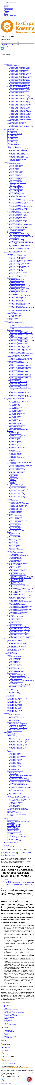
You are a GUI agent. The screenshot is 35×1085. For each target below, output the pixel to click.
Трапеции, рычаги (12, 673)
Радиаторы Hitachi (15, 432)
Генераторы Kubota (15, 560)
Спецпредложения (9, 846)
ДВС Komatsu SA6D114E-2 (17, 573)
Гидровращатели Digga (16, 671)
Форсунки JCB (14, 404)
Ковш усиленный (15, 659)
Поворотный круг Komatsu (14, 707)
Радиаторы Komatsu (15, 434)
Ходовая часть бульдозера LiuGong (20, 82)
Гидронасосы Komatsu (16, 165)
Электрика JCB (14, 769)
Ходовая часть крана (13, 120)
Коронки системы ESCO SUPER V (20, 261)
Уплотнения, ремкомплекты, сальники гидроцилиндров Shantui (21, 782)
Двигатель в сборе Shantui (14, 640)
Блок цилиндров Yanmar (17, 468)
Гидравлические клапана (14, 232)
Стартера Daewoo (15, 545)
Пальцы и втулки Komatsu (14, 322)
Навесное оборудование (10, 653)
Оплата (6, 12)
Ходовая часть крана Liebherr (18, 122)
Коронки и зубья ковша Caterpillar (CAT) (21, 260)
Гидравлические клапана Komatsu (19, 233)
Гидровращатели (11, 670)
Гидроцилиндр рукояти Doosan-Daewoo (21, 206)
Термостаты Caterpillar (16, 616)
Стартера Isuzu (14, 548)
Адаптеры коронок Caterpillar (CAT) (20, 295)
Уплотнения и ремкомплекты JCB (19, 780)
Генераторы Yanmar (15, 561)
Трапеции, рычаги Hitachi (17, 674)
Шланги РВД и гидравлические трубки (18, 248)
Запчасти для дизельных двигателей (14, 398)
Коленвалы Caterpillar (16, 521)
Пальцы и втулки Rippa (16, 802)
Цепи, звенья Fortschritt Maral (15, 840)
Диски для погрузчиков (13, 817)
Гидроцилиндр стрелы (13, 223)
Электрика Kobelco (15, 762)
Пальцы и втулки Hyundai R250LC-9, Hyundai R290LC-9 (20, 372)
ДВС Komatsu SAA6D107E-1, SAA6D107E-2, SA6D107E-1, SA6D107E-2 (22, 575)
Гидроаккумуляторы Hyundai (18, 251)
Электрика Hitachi (15, 757)
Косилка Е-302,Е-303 (13, 830)
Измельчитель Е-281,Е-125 (14, 827)
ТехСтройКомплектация (10, 2)
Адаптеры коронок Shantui (17, 300)
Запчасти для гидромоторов (18, 196)
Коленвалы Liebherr (15, 527)
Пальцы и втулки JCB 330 (17, 352)
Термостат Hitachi (15, 621)
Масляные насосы (15, 535)
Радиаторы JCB (14, 440)
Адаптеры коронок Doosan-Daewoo (20, 303)
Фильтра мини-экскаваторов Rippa (20, 799)
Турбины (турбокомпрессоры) (15, 484)
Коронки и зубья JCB (16, 269)
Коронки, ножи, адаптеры (11, 252)
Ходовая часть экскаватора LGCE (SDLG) (22, 113)
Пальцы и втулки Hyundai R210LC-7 (20, 365)
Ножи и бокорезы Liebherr (17, 287)
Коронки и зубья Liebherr (17, 267)
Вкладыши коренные (16, 453)
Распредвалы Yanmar (16, 511)
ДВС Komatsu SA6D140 (17, 579)
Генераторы (10, 551)
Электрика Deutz (15, 765)
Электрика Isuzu (14, 754)
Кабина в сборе (8, 732)
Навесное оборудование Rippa (18, 808)
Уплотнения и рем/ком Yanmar (18, 778)
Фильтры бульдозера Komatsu (18, 723)
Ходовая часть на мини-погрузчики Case (21, 125)
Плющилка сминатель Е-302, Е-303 (17, 836)
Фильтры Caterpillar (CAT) (17, 717)
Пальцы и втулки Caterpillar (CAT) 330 (21, 359)
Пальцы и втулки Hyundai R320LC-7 (20, 374)
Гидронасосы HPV (15, 175)
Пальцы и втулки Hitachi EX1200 (19, 342)
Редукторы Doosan (12, 132)
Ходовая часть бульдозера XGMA (19, 83)
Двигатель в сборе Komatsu (18, 646)
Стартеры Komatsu (15, 539)
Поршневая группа (12, 448)
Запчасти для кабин (12, 737)
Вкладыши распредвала (17, 457)
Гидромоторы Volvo (15, 192)
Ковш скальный (14, 661)
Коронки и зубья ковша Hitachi (18, 255)
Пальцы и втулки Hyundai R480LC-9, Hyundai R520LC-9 (20, 378)
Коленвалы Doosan (15, 524)
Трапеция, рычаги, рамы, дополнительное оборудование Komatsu (22, 681)
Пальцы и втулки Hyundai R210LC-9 (20, 367)
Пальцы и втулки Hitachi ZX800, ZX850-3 (22, 340)
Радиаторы (10, 431)
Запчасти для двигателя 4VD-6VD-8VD (18, 821)
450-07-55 (5, 1050)
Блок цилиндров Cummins (17, 469)
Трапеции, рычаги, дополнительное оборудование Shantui (20, 678)
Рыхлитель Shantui (15, 693)
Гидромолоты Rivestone (16, 668)
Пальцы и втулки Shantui (14, 394)
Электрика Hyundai (15, 753)
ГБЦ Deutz (13, 480)
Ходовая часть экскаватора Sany (19, 110)
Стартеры (10, 538)
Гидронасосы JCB (15, 169)
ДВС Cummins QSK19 (16, 594)
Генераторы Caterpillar (16, 552)
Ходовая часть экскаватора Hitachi (19, 88)
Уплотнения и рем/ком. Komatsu (19, 786)
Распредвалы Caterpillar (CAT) (18, 506)
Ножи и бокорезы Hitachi (17, 282)
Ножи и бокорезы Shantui (17, 281)
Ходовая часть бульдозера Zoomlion (20, 80)
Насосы (9, 532)
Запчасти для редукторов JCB (18, 156)
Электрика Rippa (15, 803)
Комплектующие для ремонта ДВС (17, 563)
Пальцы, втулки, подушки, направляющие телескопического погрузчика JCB (22, 354)
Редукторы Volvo (12, 131)
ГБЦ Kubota (13, 481)
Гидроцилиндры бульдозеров (15, 230)
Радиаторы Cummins (16, 445)
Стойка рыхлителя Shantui (17, 688)
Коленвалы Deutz (15, 526)
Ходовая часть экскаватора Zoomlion (20, 111)
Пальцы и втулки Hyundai (14, 361)
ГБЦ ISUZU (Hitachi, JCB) (17, 472)
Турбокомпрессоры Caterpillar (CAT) (20, 489)
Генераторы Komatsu (16, 558)
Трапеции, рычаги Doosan (17, 676)
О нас (5, 3)
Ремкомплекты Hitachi (16, 790)
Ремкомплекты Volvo (16, 777)
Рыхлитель (10, 689)
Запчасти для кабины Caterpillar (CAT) (21, 739)
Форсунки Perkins (15, 419)
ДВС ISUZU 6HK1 (15, 566)
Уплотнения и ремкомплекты (15, 771)
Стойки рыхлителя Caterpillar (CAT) (20, 685)
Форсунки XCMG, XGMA (17, 425)
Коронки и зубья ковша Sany (18, 275)
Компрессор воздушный (14, 812)
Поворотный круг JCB (13, 702)
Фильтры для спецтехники (14, 731)
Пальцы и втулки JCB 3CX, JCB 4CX (20, 349)
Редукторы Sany (11, 146)
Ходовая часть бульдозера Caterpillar (20, 68)
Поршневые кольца (15, 451)
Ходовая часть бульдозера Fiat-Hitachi (20, 73)
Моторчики (10, 794)
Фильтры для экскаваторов (14, 714)
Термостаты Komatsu (16, 618)
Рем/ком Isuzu (14, 774)
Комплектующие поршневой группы (20, 462)
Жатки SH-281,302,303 (13, 826)
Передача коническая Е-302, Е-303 (16, 835)
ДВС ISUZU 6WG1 (15, 567)
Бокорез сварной (15, 316)
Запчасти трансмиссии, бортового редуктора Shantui (19, 159)
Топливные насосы (15, 536)
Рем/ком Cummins (15, 772)
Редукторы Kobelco (12, 143)
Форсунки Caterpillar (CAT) (17, 413)
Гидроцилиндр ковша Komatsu (18, 215)
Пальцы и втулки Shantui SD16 (19, 395)
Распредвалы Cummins (16, 500)
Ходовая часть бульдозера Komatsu (20, 67)
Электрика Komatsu (15, 760)
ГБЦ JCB (12, 483)
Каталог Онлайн (8, 8)
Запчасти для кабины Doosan (18, 747)
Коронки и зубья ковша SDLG (18, 276)
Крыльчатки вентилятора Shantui (19, 637)
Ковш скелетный (15, 662)
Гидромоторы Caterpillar (17, 193)
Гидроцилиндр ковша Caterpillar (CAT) (21, 212)
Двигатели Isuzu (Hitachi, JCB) (15, 649)
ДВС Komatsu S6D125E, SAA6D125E (20, 578)
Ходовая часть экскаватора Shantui (20, 101)
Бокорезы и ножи (12, 278)
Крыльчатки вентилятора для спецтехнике (22, 636)
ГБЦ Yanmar (13, 477)
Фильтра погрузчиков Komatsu (18, 728)
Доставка (6, 11)
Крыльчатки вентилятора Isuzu (19, 634)
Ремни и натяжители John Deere (19, 612)
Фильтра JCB (14, 716)
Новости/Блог (8, 1037)
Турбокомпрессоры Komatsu (18, 486)
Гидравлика (7, 162)
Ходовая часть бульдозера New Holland (21, 76)
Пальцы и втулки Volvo (13, 380)
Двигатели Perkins (12, 652)
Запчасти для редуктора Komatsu (19, 154)
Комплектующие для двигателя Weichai (21, 601)
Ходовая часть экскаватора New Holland (21, 98)
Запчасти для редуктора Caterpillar (19, 148)
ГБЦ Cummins (14, 478)
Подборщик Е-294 (12, 837)
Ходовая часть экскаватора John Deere (21, 108)
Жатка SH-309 (11, 823)
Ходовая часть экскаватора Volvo (19, 91)
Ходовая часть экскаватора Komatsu (20, 89)
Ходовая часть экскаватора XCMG (20, 116)
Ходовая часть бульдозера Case (18, 74)
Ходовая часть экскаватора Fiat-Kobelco (21, 104)
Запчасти (6, 5)
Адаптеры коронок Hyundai (18, 297)
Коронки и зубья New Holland (18, 272)
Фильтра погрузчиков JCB (17, 729)
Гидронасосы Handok (16, 178)
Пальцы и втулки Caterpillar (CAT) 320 (21, 358)
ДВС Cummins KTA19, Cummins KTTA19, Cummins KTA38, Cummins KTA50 (22, 589)
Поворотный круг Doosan (14, 711)
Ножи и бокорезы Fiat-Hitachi (18, 291)
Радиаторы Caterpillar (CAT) (18, 435)
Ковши (9, 655)
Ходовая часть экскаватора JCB (19, 92)
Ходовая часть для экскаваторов (16, 86)
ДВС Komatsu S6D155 (16, 581)
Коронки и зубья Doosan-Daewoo (19, 266)
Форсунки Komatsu (15, 411)
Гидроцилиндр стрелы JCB (17, 229)
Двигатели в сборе (9, 639)
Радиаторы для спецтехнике (18, 447)
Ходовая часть (8, 64)
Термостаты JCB (15, 622)
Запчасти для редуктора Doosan (19, 157)
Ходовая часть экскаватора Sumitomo (20, 119)
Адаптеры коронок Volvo (17, 306)
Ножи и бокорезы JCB (16, 290)
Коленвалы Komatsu (16, 515)
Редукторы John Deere (13, 144)
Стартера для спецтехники (17, 549)
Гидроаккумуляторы (12, 249)
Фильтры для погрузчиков (14, 726)
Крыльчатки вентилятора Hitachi (19, 633)
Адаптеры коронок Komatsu (18, 304)
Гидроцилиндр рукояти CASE (18, 209)
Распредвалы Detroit (16, 509)
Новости (6, 845)
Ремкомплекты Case (15, 791)
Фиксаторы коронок (12, 318)
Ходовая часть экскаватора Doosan (20, 94)
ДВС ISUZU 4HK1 (15, 564)
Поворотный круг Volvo (14, 708)
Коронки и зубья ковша (13, 254)
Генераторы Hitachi (15, 557)
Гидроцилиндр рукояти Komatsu (19, 202)
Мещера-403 (10, 833)
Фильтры (6, 713)
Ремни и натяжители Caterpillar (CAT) (20, 609)
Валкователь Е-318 (12, 820)
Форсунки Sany (14, 422)
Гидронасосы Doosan (16, 172)
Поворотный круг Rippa (17, 800)
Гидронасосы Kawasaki (16, 174)
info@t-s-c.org (8, 46)
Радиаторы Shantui (15, 437)
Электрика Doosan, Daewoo (18, 768)
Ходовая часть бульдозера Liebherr (19, 70)
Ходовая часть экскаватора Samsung (20, 114)
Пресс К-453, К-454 (12, 839)
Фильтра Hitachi (14, 719)
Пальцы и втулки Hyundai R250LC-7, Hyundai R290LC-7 (20, 369)
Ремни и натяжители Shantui (18, 604)
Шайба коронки (11, 319)
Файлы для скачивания (25, 1067)
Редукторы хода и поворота (11, 129)
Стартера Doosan (15, 546)
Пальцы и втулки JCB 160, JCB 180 (20, 346)
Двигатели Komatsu (12, 641)
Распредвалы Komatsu (16, 502)
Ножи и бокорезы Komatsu (17, 279)
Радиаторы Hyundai (15, 441)
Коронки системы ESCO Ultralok (19, 263)
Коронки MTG (14, 273)
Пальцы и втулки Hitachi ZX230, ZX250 (21, 337)
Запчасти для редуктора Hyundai (19, 153)
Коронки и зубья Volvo (16, 270)
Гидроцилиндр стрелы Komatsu (19, 226)
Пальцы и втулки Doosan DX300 (19, 392)
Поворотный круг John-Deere (15, 704)
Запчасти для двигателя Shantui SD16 (20, 595)
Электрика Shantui (15, 763)
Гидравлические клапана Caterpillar (20, 235)
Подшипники (11, 811)
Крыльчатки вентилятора (14, 625)
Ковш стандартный (15, 656)
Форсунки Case (14, 408)
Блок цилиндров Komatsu (17, 466)
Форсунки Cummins (15, 416)
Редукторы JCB (11, 138)
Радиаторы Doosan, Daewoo (18, 443)
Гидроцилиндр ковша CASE (18, 221)
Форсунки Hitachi (15, 402)
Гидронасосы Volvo (15, 168)
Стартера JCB (14, 542)
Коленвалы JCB (14, 518)
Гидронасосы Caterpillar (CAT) (18, 177)
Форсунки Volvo (15, 417)
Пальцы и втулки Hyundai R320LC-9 (20, 376)
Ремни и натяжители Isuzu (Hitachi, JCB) (21, 606)
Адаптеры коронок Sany (17, 301)
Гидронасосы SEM (15, 180)
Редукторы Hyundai (12, 137)
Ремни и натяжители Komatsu (18, 607)
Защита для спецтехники (14, 313)
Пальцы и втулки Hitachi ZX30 (19, 331)
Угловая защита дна (15, 315)
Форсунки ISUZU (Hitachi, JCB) (19, 401)
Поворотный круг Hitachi (14, 701)
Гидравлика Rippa (15, 806)
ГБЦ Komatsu (14, 474)
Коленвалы (10, 514)
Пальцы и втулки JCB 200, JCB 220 (20, 347)
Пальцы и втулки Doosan (14, 391)
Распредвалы (10, 499)
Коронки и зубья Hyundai (17, 258)
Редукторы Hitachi (12, 135)
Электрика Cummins (16, 759)
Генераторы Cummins (16, 554)
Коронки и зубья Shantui (17, 264)
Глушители (10, 815)
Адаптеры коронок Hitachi (17, 298)
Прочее (6, 750)
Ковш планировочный (16, 665)
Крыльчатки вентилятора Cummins (20, 630)
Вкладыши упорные (16, 456)
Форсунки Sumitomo (16, 407)
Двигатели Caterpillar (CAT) (14, 650)
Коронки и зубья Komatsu (17, 257)
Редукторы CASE (12, 141)
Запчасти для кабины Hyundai (18, 741)
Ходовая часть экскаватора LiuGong (20, 107)
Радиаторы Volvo (15, 444)
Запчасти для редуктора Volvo (18, 150)
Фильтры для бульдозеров (14, 722)
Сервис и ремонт (8, 9)
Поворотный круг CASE (14, 699)
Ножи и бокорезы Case (16, 293)
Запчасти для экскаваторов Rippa (16, 796)
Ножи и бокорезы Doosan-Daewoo (19, 288)
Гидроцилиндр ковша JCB (17, 218)
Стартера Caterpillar (15, 543)
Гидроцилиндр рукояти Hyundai (19, 208)
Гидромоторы (11, 184)
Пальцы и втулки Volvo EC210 (18, 385)
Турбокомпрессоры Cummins (18, 487)
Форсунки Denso (15, 405)
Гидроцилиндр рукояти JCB (18, 205)
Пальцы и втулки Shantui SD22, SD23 (20, 396)
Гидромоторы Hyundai (16, 189)
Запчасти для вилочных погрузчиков (17, 809)
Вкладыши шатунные (16, 454)
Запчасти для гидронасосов (18, 183)
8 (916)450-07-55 (14, 44)
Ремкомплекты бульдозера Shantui (19, 784)
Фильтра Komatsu (15, 720)
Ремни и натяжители (13, 603)
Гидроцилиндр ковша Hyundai (18, 220)
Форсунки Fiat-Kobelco (16, 410)
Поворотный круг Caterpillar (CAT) (17, 698)
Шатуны (12, 460)
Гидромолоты (11, 667)
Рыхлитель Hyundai (15, 690)
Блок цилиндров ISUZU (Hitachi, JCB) (21, 465)
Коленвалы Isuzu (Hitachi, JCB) (19, 520)
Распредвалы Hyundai (16, 508)
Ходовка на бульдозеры (13, 65)
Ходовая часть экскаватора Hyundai (20, 95)
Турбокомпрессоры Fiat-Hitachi (19, 497)
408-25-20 (5, 1047)
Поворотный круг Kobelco (14, 705)
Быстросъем (10, 695)
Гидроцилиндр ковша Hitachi (18, 217)
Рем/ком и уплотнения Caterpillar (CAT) (21, 775)
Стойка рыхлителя (12, 683)
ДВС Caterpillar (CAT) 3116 (17, 584)
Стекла (12, 738)
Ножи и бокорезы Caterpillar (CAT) (20, 285)
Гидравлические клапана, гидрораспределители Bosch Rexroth (20, 240)
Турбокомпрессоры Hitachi (17, 490)
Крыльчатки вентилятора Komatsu (19, 627)
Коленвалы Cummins (16, 517)
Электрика (10, 751)
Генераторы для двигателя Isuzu (19, 555)
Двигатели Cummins (12, 647)
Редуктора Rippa (15, 805)
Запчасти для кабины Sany (17, 748)
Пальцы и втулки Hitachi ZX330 (19, 339)
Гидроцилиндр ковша (13, 211)
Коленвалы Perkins (15, 529)
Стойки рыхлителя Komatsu (18, 686)
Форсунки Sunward (15, 428)
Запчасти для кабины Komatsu (18, 744)
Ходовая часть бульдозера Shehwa (19, 79)
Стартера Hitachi (15, 541)
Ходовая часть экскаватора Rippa (19, 797)
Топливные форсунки (13, 399)
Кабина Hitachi (11, 734)
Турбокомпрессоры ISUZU (17, 494)
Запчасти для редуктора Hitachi (19, 151)
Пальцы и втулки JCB (13, 344)
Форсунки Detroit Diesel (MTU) (19, 429)
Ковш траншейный (15, 658)
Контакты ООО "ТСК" (10, 15)
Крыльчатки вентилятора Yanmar (19, 631)
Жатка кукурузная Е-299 (14, 832)
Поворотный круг (9, 696)
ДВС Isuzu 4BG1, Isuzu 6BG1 (18, 569)
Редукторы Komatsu (12, 140)
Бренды (6, 6)
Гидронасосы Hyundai (16, 171)
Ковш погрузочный (15, 664)
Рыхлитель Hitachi (15, 692)
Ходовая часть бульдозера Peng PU (20, 85)
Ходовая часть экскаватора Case (19, 105)
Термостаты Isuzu (15, 619)
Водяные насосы (15, 533)
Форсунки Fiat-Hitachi (16, 420)
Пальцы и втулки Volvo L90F (18, 383)
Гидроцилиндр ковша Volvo (18, 214)
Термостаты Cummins (16, 624)
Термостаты (10, 615)
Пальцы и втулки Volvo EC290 (18, 382)
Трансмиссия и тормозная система (16, 814)
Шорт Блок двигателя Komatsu (18, 643)
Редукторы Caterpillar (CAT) (15, 134)
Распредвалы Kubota (16, 512)
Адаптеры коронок (12, 294)
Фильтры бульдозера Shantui (18, 725)
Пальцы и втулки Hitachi (14, 330)
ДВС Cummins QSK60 (16, 600)
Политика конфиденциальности (9, 1067)
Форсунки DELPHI (15, 423)
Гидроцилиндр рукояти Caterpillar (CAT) (21, 200)
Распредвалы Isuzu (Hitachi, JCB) (19, 503)
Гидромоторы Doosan (16, 190)
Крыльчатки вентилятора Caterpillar (20, 628)
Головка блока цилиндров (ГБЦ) (16, 471)
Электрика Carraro (15, 766)
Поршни (12, 450)
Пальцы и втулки (9, 321)
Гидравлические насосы (14, 163)
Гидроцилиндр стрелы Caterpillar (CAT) (21, 224)
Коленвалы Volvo (15, 523)
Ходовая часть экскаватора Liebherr (20, 99)
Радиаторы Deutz (15, 438)
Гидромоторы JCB (15, 195)
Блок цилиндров (11, 463)
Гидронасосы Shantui (16, 181)
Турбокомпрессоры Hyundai (18, 492)
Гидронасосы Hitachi (16, 166)
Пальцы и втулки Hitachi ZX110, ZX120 (21, 333)
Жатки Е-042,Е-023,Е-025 (14, 824)
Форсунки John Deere (16, 426)
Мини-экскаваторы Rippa (11, 842)
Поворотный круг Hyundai (14, 710)
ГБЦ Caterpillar (14, 475)
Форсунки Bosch (15, 414)
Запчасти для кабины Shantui (18, 745)
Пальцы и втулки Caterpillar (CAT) (16, 356)
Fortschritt (6, 818)
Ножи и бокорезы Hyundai (17, 284)
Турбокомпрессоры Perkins (17, 496)
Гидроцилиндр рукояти (13, 197)
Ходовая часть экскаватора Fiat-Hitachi (21, 102)
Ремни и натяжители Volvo (17, 613)
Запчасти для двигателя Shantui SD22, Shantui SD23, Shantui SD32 (20, 598)
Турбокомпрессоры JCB (17, 493)
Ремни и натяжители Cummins (18, 610)
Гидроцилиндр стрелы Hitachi (18, 227)
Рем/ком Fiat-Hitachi (15, 793)
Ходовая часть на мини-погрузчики (17, 123)
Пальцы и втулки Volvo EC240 (18, 386)
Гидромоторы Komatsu (16, 187)
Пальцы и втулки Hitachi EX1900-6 (20, 343)
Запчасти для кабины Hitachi (18, 742)
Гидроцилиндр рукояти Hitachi (18, 203)
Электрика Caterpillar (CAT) (18, 756)
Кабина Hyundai (11, 735)
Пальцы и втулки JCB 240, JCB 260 (20, 350)
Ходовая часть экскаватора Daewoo (20, 117)
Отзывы (6, 14)
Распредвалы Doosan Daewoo (18, 505)
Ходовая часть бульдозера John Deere (20, 77)
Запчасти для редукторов (14, 147)
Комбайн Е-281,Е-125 (13, 829)
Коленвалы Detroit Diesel (17, 530)
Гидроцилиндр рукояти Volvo (18, 199)
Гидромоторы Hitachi (16, 186)
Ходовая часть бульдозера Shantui (19, 71)
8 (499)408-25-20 (5, 44)
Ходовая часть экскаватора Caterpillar (20, 97)
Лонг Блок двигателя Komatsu (18, 644)
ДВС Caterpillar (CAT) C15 (17, 582)
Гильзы (12, 459)
